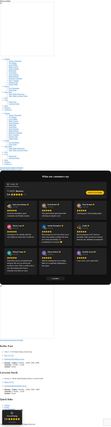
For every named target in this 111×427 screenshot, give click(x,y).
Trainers (7, 59)
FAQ (6, 98)
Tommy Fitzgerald (15, 61)
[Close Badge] (21, 410)
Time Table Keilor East (16, 94)
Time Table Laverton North (18, 96)
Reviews (7, 108)
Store (6, 106)
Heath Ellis (12, 71)
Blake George (13, 67)
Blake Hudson (14, 77)
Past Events (13, 90)
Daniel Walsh (13, 84)
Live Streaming (14, 88)
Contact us (8, 110)
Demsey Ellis (13, 82)
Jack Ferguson (14, 75)
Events (6, 86)
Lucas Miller (13, 65)
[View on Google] (9, 205)
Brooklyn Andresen (15, 78)
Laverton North (14, 104)
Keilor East (12, 102)
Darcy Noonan (14, 80)
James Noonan (14, 69)
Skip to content (5, 1)
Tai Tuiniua (12, 63)
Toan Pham (12, 73)
